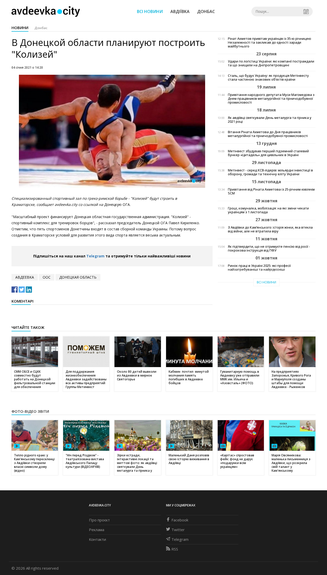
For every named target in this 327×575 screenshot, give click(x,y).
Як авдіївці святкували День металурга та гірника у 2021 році (269, 119)
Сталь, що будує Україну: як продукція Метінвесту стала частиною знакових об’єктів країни (268, 77)
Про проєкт (99, 519)
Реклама (96, 529)
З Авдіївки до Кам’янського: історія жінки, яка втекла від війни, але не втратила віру (270, 229)
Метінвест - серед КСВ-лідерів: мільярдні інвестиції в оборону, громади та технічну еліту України (270, 172)
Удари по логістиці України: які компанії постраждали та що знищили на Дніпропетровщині (271, 63)
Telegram (95, 256)
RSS (174, 549)
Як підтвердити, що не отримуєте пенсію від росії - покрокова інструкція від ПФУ (269, 248)
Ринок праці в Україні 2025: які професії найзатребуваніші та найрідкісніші (259, 267)
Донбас (206, 11)
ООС (47, 277)
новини (19, 27)
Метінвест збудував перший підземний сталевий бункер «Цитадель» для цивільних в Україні (268, 153)
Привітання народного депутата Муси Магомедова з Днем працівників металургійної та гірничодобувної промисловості (271, 98)
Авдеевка (24, 277)
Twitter (178, 529)
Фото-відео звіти (30, 411)
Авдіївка (180, 11)
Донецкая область (78, 277)
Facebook (179, 519)
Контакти (97, 539)
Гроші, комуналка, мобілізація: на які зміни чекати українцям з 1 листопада (268, 210)
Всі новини (150, 11)
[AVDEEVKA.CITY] (45, 11)
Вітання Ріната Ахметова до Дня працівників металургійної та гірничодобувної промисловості (268, 134)
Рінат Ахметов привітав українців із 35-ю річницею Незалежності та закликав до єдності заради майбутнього (269, 42)
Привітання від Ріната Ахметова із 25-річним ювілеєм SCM (271, 191)
